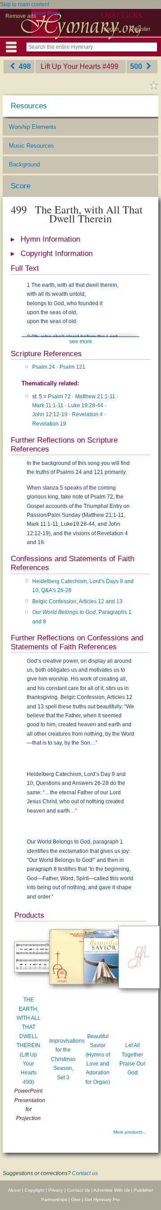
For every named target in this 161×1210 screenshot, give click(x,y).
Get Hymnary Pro (102, 1199)
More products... (130, 1131)
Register (140, 29)
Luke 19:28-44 (85, 405)
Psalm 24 (43, 367)
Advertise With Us (111, 1190)
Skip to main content (24, 4)
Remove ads (20, 16)
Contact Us (78, 1190)
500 (137, 66)
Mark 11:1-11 (48, 405)
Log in (111, 29)
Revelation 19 (49, 424)
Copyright (34, 1190)
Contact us (85, 1173)
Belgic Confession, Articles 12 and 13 (77, 601)
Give (75, 1199)
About (14, 1190)
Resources (29, 106)
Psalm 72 (59, 396)
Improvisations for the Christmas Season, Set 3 (67, 1059)
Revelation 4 (87, 414)
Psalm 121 (72, 367)
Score (20, 186)
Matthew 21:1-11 (95, 396)
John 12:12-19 (50, 414)
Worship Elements (32, 127)
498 (24, 66)
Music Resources (31, 145)
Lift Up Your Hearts (71, 66)
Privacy (55, 1190)
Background (24, 164)
